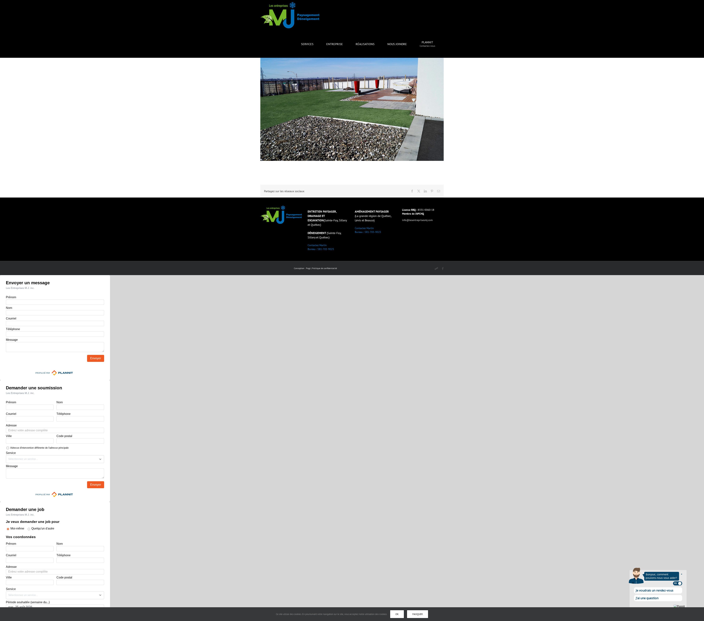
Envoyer (95, 358)
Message (12, 339)
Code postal (64, 436)
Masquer (417, 614)
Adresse (11, 425)
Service (11, 452)
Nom (9, 307)
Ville (9, 436)
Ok (397, 614)
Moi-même (17, 528)
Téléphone (13, 329)
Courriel (11, 318)
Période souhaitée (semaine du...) (28, 602)
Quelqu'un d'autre (42, 528)
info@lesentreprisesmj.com (417, 220)
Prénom (11, 297)
